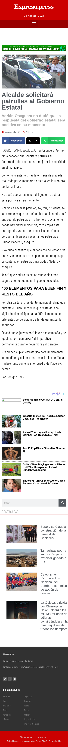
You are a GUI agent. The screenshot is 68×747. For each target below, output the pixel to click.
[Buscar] (62, 503)
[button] (34, 23)
